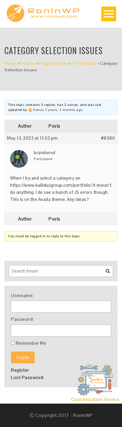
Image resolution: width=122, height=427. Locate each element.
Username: (22, 295)
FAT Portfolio (84, 63)
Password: (22, 319)
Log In (23, 357)
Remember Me (31, 343)
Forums (28, 63)
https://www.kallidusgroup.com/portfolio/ (51, 185)
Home (10, 63)
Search (104, 273)
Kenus (38, 109)
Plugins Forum (53, 63)
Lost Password (27, 377)
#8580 (108, 138)
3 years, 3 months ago (64, 109)
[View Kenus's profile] (30, 109)
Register (20, 370)
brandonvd (44, 152)
